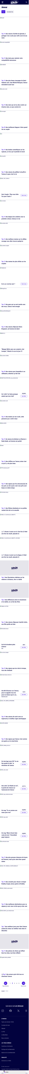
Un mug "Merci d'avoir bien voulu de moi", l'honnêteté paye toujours (9, 835)
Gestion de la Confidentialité (8, 1052)
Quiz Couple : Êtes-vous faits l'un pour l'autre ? (10, 195)
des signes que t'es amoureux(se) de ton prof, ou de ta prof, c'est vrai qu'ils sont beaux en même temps (14, 486)
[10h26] (14, 2)
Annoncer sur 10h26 (6, 1060)
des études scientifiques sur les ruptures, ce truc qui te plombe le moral (13, 151)
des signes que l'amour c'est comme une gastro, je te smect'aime (14, 740)
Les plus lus (10, 12)
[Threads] (26, 1011)
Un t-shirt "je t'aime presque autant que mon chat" (9, 395)
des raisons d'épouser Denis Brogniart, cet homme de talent (11, 328)
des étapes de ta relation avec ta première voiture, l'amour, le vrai (13, 218)
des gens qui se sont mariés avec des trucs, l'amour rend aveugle (13, 305)
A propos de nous (5, 1025)
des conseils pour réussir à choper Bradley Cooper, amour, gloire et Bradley (13, 883)
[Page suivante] (23, 983)
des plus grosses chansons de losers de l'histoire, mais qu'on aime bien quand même (14, 859)
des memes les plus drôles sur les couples (13, 262)
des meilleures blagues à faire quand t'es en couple (14, 128)
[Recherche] (26, 2)
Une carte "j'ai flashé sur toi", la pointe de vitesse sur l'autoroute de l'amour (9, 788)
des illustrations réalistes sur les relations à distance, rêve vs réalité (12, 578)
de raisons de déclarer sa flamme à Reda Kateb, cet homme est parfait (13, 440)
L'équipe (3, 1028)
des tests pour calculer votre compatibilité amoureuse (12, 59)
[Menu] (2, 2)
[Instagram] (2, 1011)
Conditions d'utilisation (7, 1046)
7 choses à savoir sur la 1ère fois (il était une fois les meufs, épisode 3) (14, 533)
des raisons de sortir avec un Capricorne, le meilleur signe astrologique (13, 718)
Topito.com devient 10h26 (7, 1022)
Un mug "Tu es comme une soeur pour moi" (9, 811)
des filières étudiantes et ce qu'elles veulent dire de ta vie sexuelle (14, 509)
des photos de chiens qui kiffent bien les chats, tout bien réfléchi (13, 952)
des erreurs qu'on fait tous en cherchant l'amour (12, 975)
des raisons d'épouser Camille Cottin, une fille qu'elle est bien (14, 623)
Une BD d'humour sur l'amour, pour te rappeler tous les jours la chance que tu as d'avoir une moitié (10, 694)
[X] (18, 1011)
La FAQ (3, 1031)
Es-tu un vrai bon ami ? (8, 284)
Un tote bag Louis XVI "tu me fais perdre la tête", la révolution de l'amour (9, 763)
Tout (3, 12)
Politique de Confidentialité (7, 1049)
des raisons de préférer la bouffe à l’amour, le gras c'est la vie (13, 173)
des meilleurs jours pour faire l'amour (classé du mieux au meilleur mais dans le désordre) (14, 928)
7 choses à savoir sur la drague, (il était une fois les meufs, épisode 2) (13, 556)
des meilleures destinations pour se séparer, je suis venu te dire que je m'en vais (14, 905)
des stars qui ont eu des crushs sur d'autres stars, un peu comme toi (13, 106)
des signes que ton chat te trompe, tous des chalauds (13, 669)
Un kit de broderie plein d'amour (8, 645)
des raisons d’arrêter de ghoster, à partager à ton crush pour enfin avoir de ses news (14, 36)
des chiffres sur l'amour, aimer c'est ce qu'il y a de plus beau (13, 462)
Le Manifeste (4, 1035)
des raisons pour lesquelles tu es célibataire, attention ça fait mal (13, 372)
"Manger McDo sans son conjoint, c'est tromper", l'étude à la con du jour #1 (12, 350)
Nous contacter (5, 1038)
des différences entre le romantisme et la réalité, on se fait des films (13, 601)
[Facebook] (10, 1011)
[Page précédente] (5, 983)
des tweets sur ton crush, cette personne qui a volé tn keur (12, 418)
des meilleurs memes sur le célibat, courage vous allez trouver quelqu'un (14, 240)
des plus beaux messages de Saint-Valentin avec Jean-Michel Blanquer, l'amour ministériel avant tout (14, 82)
